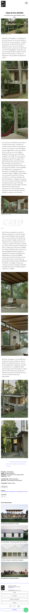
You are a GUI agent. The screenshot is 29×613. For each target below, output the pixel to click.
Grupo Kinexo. (18, 590)
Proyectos (4, 486)
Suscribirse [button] (14, 609)
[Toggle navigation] (26, 3)
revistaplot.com (11, 587)
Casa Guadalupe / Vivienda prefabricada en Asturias (14, 542)
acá (13, 461)
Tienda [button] (14, 592)
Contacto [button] (14, 602)
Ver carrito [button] (14, 595)
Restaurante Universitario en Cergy (10, 523)
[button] (26, 610)
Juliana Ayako (18, 491)
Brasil (14, 491)
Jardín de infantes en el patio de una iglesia (12, 560)
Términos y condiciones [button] (14, 599)
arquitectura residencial (8, 491)
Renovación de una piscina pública (10, 578)
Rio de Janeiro (24, 491)
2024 (2, 491)
